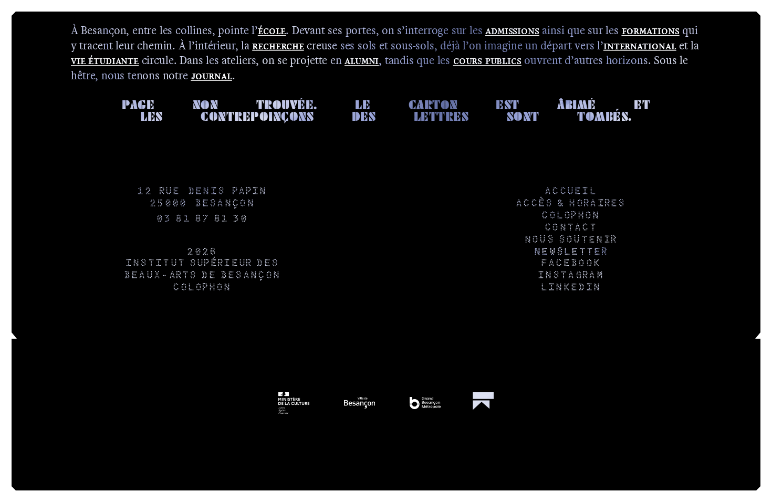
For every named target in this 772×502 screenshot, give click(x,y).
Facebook (570, 263)
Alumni (362, 60)
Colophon (201, 288)
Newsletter (570, 252)
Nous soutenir (570, 240)
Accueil (570, 191)
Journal (211, 75)
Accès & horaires (570, 204)
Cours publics (487, 60)
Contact (570, 228)
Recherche (278, 45)
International (639, 45)
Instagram (570, 275)
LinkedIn (570, 288)
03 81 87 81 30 (201, 219)
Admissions (512, 30)
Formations (651, 30)
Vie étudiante (105, 60)
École (272, 30)
